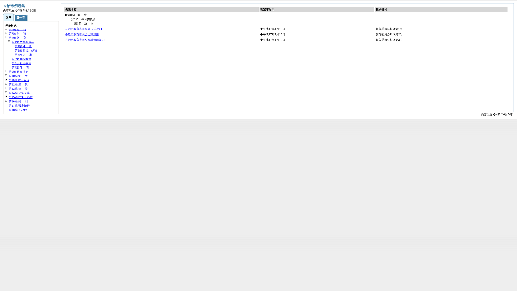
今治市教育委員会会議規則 (82, 34)
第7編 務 (17, 33)
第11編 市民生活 (19, 80)
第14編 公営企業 (19, 93)
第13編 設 (18, 88)
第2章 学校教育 (21, 59)
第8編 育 (17, 37)
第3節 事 (23, 54)
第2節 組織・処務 (26, 50)
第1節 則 (23, 46)
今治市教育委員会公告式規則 (83, 29)
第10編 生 (18, 76)
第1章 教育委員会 (23, 42)
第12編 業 (18, 84)
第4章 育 (20, 67)
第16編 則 (18, 101)
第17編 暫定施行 (19, 105)
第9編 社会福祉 (18, 71)
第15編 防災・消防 (21, 97)
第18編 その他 (18, 110)
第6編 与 (17, 29)
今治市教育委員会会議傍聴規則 (85, 39)
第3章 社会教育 (21, 63)
